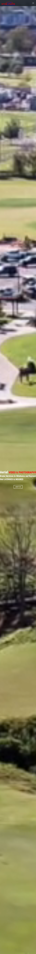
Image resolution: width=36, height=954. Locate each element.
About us (18, 487)
